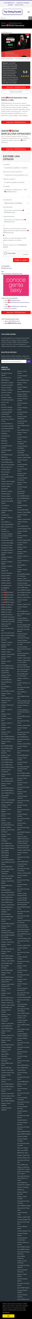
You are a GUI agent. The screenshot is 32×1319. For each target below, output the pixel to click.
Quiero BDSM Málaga (7, 746)
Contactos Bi (4, 474)
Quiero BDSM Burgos (7, 1028)
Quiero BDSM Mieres (23, 755)
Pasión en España (6, 387)
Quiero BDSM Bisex (22, 1067)
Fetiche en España (6, 392)
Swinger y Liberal (6, 651)
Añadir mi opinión (20, 260)
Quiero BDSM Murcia (7, 907)
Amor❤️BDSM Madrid (7, 592)
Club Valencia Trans (6, 545)
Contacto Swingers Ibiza (23, 540)
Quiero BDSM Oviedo (7, 778)
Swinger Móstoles (6, 890)
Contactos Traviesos (6, 409)
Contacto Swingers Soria (8, 1096)
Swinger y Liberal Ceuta (23, 519)
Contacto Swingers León (24, 1231)
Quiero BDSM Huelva (7, 762)
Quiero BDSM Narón (22, 736)
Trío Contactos (5, 505)
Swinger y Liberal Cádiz (23, 945)
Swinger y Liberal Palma (23, 850)
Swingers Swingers (6, 416)
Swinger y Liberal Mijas (7, 876)
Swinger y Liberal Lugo (7, 1002)
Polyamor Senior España (8, 481)
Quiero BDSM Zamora (23, 380)
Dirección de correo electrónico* (12, 172)
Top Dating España (12, 11)
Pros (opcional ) (8, 207)
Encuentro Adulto (5, 496)
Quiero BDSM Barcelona (12, 321)
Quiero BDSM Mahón (7, 958)
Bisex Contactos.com (7, 527)
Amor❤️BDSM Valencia (7, 599)
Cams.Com (4, 443)
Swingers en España (6, 390)
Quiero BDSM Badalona (23, 775)
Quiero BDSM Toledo (23, 455)
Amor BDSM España (6, 454)
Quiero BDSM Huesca (7, 997)
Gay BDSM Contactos (7, 550)
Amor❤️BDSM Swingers (7, 602)
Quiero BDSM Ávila (6, 1026)
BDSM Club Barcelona (7, 604)
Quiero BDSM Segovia (7, 1084)
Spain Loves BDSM (22, 1150)
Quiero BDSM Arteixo (23, 1081)
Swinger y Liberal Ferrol (23, 604)
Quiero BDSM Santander (24, 592)
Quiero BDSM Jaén (6, 843)
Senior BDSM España (7, 462)
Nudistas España (5, 493)
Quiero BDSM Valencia (7, 1086)
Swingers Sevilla (5, 580)
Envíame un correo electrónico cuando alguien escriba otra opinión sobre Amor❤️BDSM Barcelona (16, 230)
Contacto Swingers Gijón (24, 528)
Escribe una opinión (11, 308)
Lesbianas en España (7, 385)
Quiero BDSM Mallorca (7, 790)
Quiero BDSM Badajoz (23, 498)
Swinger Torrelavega (22, 1187)
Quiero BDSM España (23, 1287)
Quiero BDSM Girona (7, 1000)
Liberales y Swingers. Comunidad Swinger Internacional (7, 536)
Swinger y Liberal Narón (23, 725)
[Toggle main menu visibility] (28, 12)
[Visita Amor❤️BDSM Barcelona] (16, 45)
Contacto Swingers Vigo (7, 1072)
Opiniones (16, 306)
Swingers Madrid (5, 575)
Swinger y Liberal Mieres (24, 743)
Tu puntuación (7, 200)
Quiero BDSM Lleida (6, 963)
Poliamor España (5, 486)
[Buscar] (30, 18)
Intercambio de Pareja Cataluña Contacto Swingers (23, 768)
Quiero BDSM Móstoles (7, 892)
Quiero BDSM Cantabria (23, 590)
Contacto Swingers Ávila (23, 1219)
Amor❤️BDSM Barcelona (12, 300)
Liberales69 (4, 488)
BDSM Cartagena (6, 914)
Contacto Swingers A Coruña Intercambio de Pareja (23, 712)
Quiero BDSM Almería (7, 665)
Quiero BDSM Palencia (7, 1044)
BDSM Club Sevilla (6, 612)
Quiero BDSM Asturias (7, 781)
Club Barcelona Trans (7, 540)
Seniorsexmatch (5, 436)
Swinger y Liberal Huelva (24, 873)
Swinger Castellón (6, 827)
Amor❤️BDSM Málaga (7, 595)
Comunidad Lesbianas (7, 426)
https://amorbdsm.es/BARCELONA (11, 273)
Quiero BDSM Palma (23, 861)
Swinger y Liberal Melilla (23, 512)
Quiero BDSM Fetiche (7, 698)
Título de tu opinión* (9, 179)
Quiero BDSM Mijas (6, 878)
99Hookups (4, 441)
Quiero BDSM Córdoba (7, 767)
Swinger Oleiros (21, 1070)
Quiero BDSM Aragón (7, 970)
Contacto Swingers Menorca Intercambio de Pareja (24, 649)
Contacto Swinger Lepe (23, 1157)
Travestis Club (5, 515)
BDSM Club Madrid (6, 607)
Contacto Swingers (6, 1047)
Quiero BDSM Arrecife (7, 916)
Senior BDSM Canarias (23, 1247)
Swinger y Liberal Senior (7, 895)
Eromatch (3, 438)
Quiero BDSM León (6, 1037)
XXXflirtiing (4, 433)
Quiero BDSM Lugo (6, 1007)
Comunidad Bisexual (6, 423)
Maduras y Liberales (6, 491)
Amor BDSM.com (9, 2)
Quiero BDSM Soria (6, 1098)
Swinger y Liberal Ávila (7, 1023)
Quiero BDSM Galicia (7, 759)
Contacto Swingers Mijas (24, 997)
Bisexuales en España (7, 382)
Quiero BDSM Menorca (7, 793)
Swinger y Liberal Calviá (23, 658)
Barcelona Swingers (6, 573)
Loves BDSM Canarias (23, 1249)
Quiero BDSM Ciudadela (24, 1134)
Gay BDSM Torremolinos (8, 617)
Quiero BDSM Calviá (6, 902)
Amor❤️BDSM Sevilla (7, 597)
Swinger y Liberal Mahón (8, 961)
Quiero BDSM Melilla (23, 509)
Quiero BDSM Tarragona (24, 1205)
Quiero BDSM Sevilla (7, 748)
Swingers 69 (4, 570)
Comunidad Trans (6, 377)
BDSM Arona (20, 1189)
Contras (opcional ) (9, 216)
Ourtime (3, 404)
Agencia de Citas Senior (7, 464)
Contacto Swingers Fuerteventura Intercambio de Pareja (23, 636)
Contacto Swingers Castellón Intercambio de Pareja (23, 620)
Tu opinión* (6, 186)
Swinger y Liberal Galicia (8, 1005)
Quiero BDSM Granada (7, 845)
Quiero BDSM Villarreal (7, 949)
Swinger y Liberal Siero (7, 942)
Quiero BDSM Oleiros (23, 1065)
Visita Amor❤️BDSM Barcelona (16, 312)
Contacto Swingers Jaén (23, 938)
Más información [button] (6, 1312)
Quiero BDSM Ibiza (6, 679)
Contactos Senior (6, 469)
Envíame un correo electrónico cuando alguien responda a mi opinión (14, 239)
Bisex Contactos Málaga (7, 635)
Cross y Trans (19, 5)
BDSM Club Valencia (6, 614)
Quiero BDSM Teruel (22, 595)
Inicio (3, 23)
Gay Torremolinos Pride (7, 633)
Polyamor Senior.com (7, 484)
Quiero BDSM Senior (7, 897)
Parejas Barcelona (6, 585)
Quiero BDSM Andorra (23, 1299)
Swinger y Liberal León (7, 1035)
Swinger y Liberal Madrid (8, 800)
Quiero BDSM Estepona (7, 848)
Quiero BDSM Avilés (6, 866)
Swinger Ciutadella (22, 1136)
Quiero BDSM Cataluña (23, 773)
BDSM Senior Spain (22, 1152)
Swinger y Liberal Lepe (23, 1155)
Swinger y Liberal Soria (7, 1093)
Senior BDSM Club (6, 459)
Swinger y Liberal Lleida (23, 1217)
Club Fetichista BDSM (7, 524)
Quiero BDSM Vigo (6, 1067)
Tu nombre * (6, 164)
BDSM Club (4, 457)
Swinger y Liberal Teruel (23, 597)
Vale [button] (8, 1316)
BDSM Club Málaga (6, 609)
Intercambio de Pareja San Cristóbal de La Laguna (23, 1178)
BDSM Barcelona (15, 23)
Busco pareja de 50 (6, 467)
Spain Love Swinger (22, 1148)
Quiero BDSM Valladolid (7, 1101)
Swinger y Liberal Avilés (7, 869)
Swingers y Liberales (6, 642)
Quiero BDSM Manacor (7, 977)
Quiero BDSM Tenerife (23, 1013)
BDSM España (5, 380)
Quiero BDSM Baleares (7, 788)
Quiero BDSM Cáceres (23, 496)
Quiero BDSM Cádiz (6, 764)
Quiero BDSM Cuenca (23, 430)
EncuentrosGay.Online (7, 428)
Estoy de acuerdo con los (15, 246)
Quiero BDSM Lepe (22, 1164)
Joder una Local (5, 431)
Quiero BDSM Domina (7, 899)
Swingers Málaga (6, 578)
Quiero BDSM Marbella (7, 859)
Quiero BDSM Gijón (22, 587)
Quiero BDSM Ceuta (22, 526)
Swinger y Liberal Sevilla (7, 654)
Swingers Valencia (6, 583)
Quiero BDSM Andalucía (7, 736)
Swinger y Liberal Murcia (8, 904)
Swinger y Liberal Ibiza (7, 649)
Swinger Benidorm (22, 1120)
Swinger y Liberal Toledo (24, 457)
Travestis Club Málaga (7, 543)
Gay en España (5, 395)
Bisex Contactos (5, 472)
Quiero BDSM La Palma (7, 691)
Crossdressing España (7, 400)
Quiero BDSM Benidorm (23, 1131)
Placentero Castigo (6, 397)
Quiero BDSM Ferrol (22, 611)
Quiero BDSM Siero (6, 939)
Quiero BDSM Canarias (7, 668)
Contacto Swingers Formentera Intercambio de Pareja (23, 642)
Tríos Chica (4, 508)
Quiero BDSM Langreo (7, 956)
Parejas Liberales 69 (6, 498)
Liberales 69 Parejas (6, 547)
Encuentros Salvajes (6, 407)
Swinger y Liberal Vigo (7, 1070)
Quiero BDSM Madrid (7, 802)
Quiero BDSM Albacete (23, 391)
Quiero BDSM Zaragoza (7, 923)
